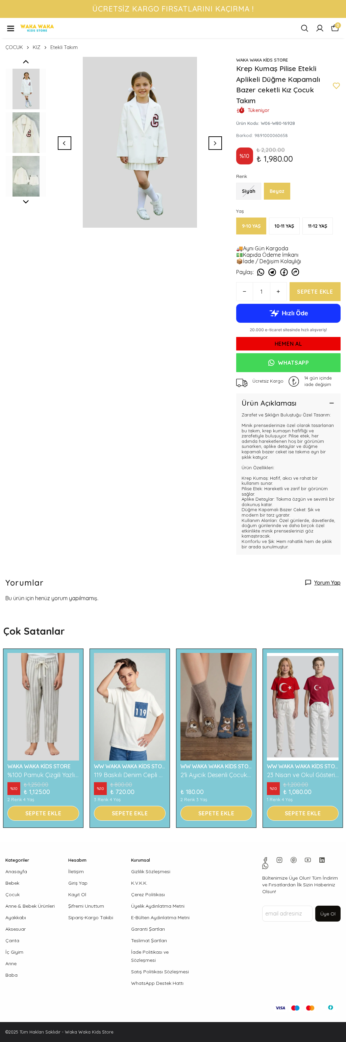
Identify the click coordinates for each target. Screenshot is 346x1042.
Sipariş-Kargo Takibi (90, 917)
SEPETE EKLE (315, 291)
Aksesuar (15, 929)
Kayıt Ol (77, 894)
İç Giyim (14, 952)
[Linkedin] (322, 860)
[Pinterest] (294, 860)
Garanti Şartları (148, 929)
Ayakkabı (15, 917)
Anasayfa (16, 871)
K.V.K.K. (139, 883)
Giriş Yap (78, 883)
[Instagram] (279, 860)
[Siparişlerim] (320, 28)
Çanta (12, 940)
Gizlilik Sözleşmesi (150, 871)
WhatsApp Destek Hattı (157, 983)
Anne (11, 963)
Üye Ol (328, 914)
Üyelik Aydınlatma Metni (157, 906)
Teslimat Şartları (149, 940)
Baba (11, 975)
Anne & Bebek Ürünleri (30, 906)
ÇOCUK (14, 47)
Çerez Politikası (148, 894)
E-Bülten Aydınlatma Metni (160, 917)
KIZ (37, 47)
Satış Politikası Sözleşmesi (160, 972)
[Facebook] (265, 860)
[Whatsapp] (265, 866)
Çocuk (12, 894)
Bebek (12, 883)
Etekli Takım (64, 47)
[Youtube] (308, 860)
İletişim (76, 871)
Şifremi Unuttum (86, 906)
